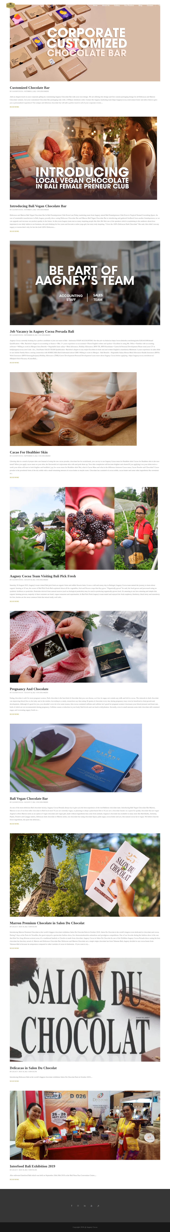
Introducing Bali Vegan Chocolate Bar (38, 206)
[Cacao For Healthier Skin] (73, 409)
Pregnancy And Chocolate (29, 689)
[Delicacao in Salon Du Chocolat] (85, 1010)
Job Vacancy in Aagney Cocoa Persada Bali (42, 331)
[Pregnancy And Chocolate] (78, 647)
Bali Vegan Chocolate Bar (29, 798)
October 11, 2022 (30, 210)
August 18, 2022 (29, 692)
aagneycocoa (17, 91)
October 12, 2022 (30, 91)
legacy (15, 927)
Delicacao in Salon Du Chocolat (33, 1068)
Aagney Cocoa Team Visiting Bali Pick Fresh (43, 576)
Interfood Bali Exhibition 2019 (32, 1166)
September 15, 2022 (30, 456)
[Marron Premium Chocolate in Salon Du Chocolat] (85, 875)
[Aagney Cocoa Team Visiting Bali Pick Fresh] (84, 528)
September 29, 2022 (30, 335)
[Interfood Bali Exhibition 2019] (85, 1125)
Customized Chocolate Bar (30, 88)
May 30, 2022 (23, 927)
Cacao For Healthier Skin (29, 452)
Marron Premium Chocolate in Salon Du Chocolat (47, 923)
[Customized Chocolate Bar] (85, 43)
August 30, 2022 (29, 580)
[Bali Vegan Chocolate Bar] (76, 758)
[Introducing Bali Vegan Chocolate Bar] (83, 158)
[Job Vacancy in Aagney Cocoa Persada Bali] (85, 283)
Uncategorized (43, 91)
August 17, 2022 (29, 802)
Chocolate (33, 927)
